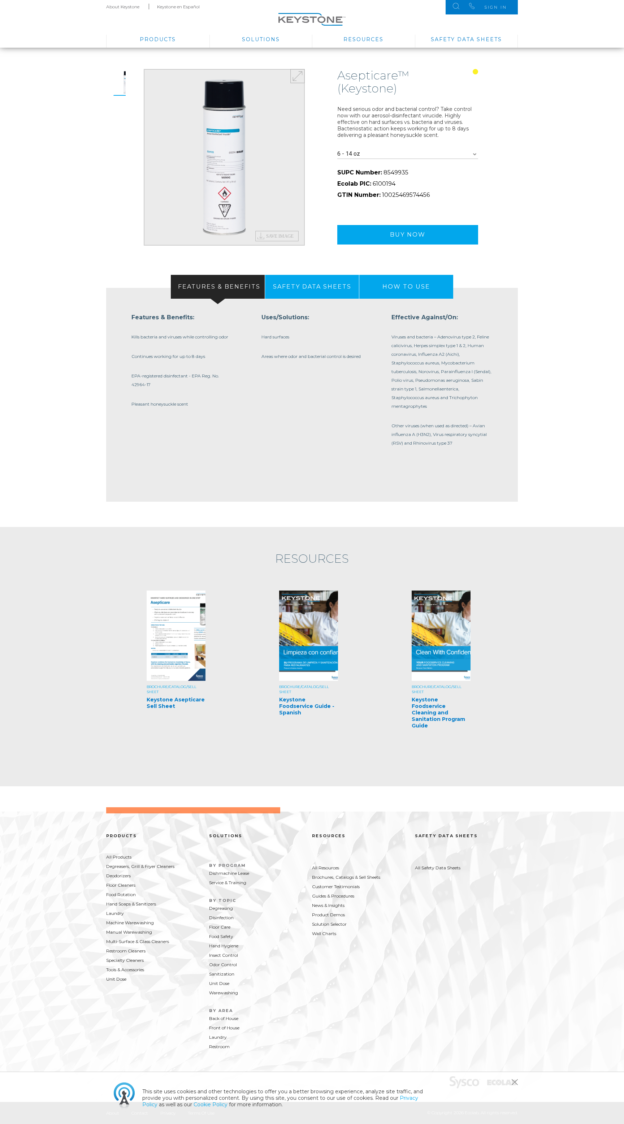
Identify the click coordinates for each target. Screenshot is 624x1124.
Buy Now (407, 234)
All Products (118, 857)
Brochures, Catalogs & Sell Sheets (346, 877)
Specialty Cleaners (125, 960)
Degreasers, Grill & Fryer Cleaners (140, 866)
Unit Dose (116, 979)
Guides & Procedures (333, 896)
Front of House (224, 1027)
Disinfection (221, 917)
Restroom (219, 1046)
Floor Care (219, 927)
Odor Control (223, 964)
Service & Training (227, 882)
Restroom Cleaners (126, 951)
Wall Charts (324, 933)
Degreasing (221, 908)
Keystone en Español (178, 6)
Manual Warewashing (129, 932)
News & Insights (328, 905)
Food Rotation (121, 894)
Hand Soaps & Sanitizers (131, 904)
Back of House (223, 1018)
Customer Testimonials (336, 886)
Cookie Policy (211, 1104)
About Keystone (122, 6)
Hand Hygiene (223, 945)
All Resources (325, 867)
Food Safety (221, 936)
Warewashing (223, 992)
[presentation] (218, 287)
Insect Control (223, 955)
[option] (224, 157)
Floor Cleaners (120, 885)
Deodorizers (118, 875)
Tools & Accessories (125, 969)
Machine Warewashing (130, 922)
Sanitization (221, 974)
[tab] (218, 287)
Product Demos (328, 914)
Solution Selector (329, 924)
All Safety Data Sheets (437, 867)
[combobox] (407, 154)
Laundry (115, 913)
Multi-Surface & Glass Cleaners (137, 941)
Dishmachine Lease (229, 873)
